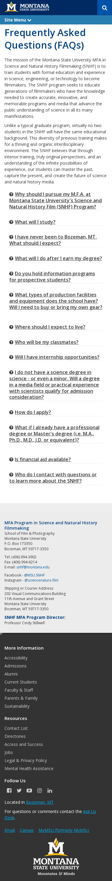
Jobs (8, 752)
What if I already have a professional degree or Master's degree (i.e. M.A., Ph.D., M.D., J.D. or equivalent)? (54, 433)
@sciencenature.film (41, 580)
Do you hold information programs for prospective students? (52, 276)
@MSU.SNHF (34, 575)
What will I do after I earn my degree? (58, 258)
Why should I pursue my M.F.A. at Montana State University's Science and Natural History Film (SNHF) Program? (55, 200)
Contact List (16, 728)
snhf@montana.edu (33, 567)
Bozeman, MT (40, 802)
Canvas (27, 830)
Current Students (20, 682)
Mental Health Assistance (28, 768)
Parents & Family (21, 698)
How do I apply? (33, 412)
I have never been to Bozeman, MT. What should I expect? (53, 240)
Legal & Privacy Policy (25, 760)
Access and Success (23, 744)
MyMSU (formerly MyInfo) (64, 830)
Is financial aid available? (43, 459)
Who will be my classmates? (47, 342)
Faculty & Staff (18, 690)
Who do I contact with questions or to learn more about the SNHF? (53, 477)
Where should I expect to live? (50, 327)
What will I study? (35, 222)
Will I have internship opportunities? (57, 357)
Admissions (15, 666)
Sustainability (17, 706)
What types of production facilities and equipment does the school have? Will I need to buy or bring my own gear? (55, 300)
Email (9, 830)
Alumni (11, 674)
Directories (15, 736)
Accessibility (15, 658)
